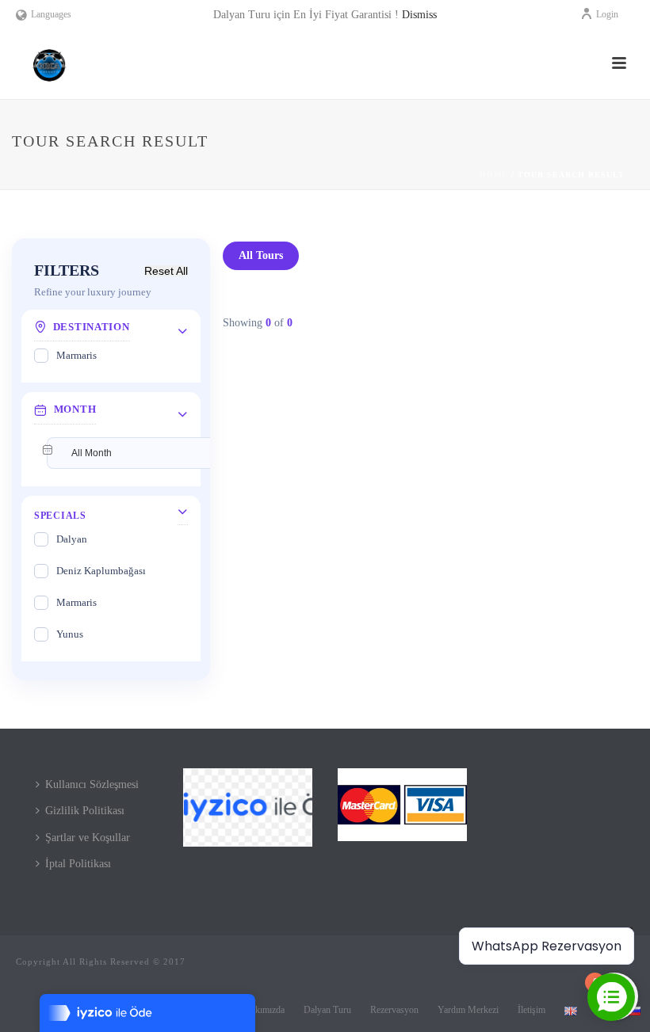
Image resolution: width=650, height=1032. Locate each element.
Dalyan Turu (327, 1009)
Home (494, 174)
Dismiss (419, 15)
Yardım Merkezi (468, 1009)
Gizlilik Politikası (84, 811)
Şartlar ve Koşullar (87, 837)
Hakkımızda (262, 1009)
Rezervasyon (394, 1009)
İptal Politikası (78, 864)
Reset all (166, 270)
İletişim (531, 1009)
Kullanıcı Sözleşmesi (92, 784)
